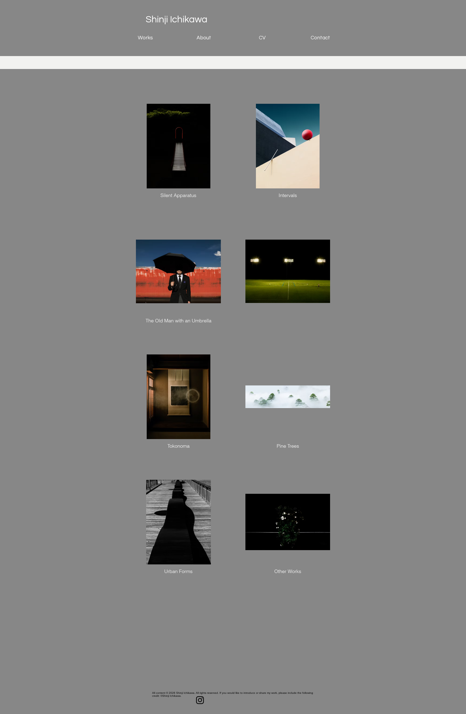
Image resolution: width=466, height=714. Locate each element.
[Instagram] (200, 700)
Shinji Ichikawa (176, 19)
